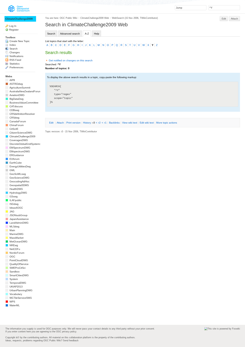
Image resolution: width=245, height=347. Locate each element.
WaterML (14, 305)
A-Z (87, 33)
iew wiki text (129, 122)
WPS (12, 301)
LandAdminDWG (19, 222)
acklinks (114, 122)
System (13, 279)
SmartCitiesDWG (19, 275)
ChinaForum (16, 125)
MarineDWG (16, 234)
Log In (12, 25)
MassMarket (16, 237)
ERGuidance (16, 155)
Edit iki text (147, 122)
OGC (12, 256)
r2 (99, 122)
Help (96, 33)
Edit (224, 18)
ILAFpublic (15, 200)
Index (12, 44)
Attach (234, 18)
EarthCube (15, 162)
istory (87, 122)
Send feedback (71, 340)
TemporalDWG (17, 282)
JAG (11, 211)
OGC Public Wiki (68, 18)
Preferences (16, 67)
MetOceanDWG (18, 241)
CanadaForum (17, 121)
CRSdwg (14, 117)
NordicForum (16, 252)
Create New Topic (19, 41)
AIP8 (12, 80)
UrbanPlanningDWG (20, 290)
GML (12, 170)
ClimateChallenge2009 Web (94, 18)
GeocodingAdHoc (19, 181)
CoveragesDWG (18, 140)
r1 (105, 122)
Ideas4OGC (16, 207)
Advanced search (70, 33)
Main (12, 230)
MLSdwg (14, 226)
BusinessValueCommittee (23, 102)
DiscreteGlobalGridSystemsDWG (28, 143)
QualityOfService (19, 264)
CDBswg (14, 110)
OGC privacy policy (66, 331)
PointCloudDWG (18, 260)
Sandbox (14, 271)
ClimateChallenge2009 (19, 18)
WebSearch (118, 18)
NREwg (13, 245)
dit (51, 122)
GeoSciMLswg (17, 174)
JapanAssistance (19, 219)
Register (14, 29)
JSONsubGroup (18, 215)
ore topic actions (166, 122)
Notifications (16, 56)
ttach (60, 122)
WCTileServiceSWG (20, 297)
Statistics (14, 63)
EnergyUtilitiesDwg (20, 166)
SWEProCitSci (17, 267)
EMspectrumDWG (19, 151)
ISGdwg (13, 204)
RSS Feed (15, 59)
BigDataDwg (16, 98)
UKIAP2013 (16, 286)
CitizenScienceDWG (20, 132)
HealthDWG (16, 189)
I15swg (13, 196)
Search (51, 33)
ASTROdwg (16, 83)
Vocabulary (15, 294)
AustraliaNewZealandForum (25, 91)
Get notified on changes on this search (71, 60)
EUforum (14, 158)
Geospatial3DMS (19, 185)
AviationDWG (17, 95)
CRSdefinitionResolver (22, 113)
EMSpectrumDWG (19, 147)
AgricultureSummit (19, 87)
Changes (14, 52)
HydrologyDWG (18, 192)
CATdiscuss (16, 106)
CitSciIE (13, 128)
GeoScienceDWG (19, 177)
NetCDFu (14, 249)
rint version (73, 122)
